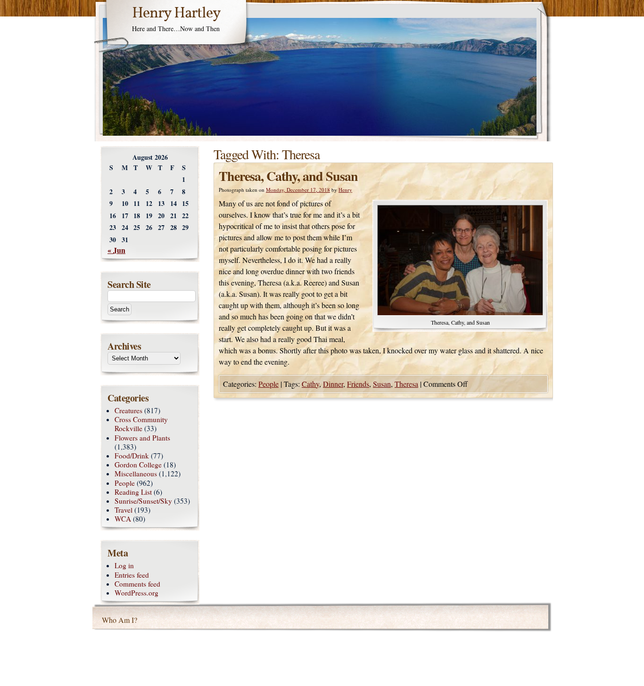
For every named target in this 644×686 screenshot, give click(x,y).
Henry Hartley (176, 13)
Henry (345, 189)
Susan (382, 384)
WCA (123, 518)
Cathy (310, 384)
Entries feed (132, 575)
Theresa (406, 384)
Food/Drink (132, 455)
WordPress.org (136, 592)
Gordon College (138, 464)
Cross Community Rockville (141, 424)
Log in (124, 565)
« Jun (116, 250)
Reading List (133, 492)
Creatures (128, 410)
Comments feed (137, 583)
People (268, 384)
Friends (358, 384)
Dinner (333, 384)
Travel (123, 509)
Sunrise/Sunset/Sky (143, 501)
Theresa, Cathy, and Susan (288, 176)
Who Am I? (119, 620)
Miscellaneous (136, 473)
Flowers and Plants (142, 437)
